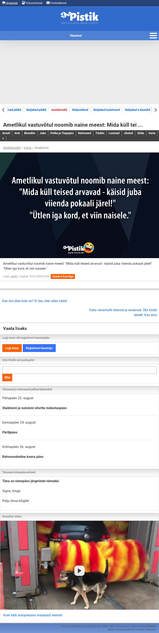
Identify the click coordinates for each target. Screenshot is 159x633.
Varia (27, 148)
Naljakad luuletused (106, 109)
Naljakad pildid (36, 109)
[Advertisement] (79, 72)
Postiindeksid (58, 3)
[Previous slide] (3, 109)
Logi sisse (12, 348)
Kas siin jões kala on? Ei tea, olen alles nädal (34, 301)
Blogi (110, 629)
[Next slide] (155, 109)
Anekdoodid (59, 109)
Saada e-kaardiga (62, 276)
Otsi (7, 377)
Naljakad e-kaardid (137, 109)
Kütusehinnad (33, 3)
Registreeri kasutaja (39, 348)
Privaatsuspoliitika (125, 629)
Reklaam (150, 629)
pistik (14, 276)
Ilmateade (11, 3)
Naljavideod (80, 109)
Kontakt (140, 629)
